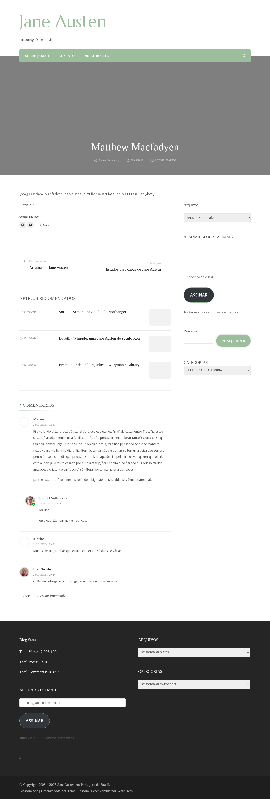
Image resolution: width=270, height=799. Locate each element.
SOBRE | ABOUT (37, 56)
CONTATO (67, 56)
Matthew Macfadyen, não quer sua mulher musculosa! (72, 193)
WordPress (125, 791)
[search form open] (244, 55)
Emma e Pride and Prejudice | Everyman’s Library (99, 365)
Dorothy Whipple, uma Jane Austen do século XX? (100, 338)
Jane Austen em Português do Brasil (83, 785)
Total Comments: (33, 672)
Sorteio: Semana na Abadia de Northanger (92, 312)
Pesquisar (191, 331)
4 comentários (165, 161)
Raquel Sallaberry (109, 160)
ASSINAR (34, 720)
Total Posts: (29, 662)
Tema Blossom (78, 791)
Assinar (199, 295)
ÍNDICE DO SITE (96, 56)
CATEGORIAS (196, 362)
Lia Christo (42, 569)
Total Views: (30, 651)
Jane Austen (62, 21)
